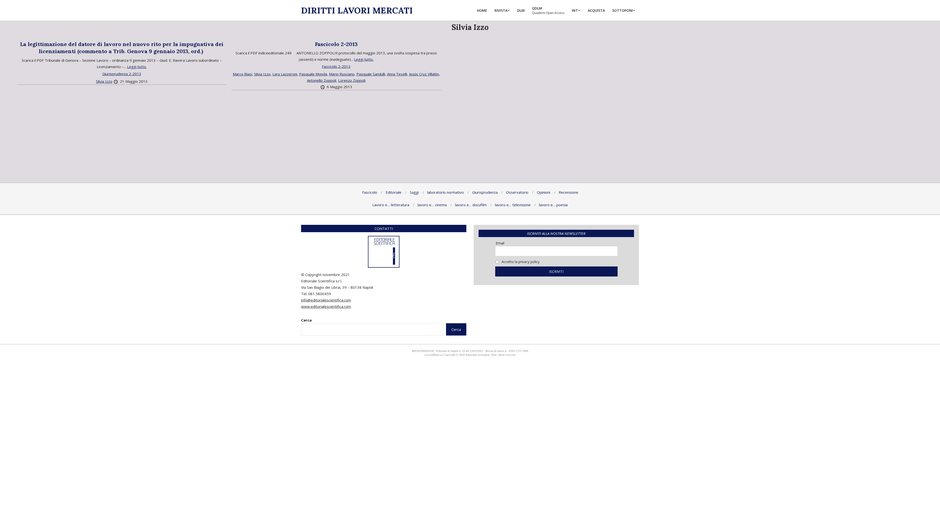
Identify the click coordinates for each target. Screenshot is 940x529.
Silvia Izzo (104, 81)
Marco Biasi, (243, 74)
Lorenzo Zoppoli (351, 80)
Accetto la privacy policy (520, 261)
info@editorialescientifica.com (326, 300)
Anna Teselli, (397, 74)
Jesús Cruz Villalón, (424, 74)
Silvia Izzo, (262, 74)
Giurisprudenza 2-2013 (121, 73)
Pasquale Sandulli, (371, 74)
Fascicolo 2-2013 (336, 44)
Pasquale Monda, (313, 74)
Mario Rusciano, (342, 74)
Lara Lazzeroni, (285, 74)
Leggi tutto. (137, 66)
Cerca (306, 320)
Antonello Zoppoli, (322, 80)
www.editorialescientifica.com (326, 306)
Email (500, 243)
